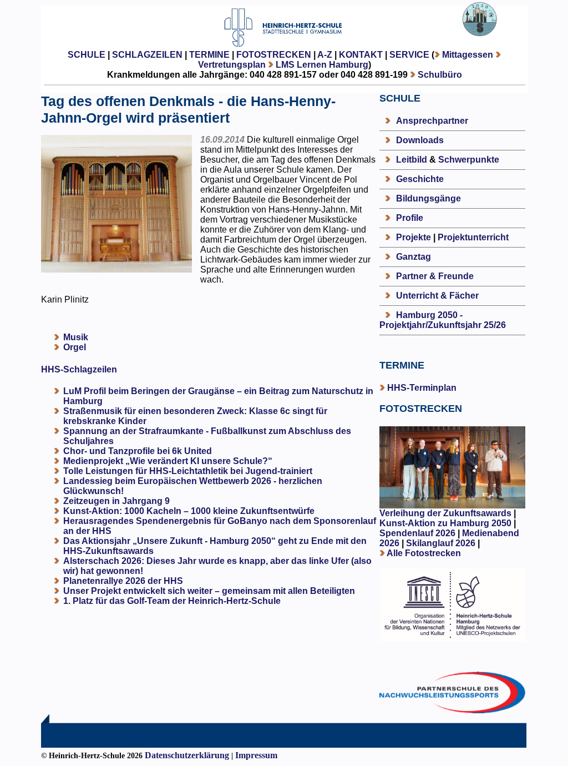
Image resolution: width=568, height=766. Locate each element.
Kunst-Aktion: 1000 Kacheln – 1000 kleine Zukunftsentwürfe (189, 511)
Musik (75, 337)
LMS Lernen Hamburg (322, 64)
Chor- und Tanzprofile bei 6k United (137, 451)
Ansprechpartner (432, 120)
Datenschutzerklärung (187, 755)
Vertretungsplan (232, 64)
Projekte (413, 237)
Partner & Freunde (435, 276)
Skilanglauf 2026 (440, 543)
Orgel (74, 347)
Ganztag (413, 256)
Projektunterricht (473, 237)
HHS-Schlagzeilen (79, 369)
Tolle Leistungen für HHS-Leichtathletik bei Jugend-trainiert (187, 471)
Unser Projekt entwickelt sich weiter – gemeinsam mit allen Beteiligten (209, 591)
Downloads (420, 140)
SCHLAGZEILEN (147, 54)
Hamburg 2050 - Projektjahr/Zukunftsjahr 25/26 (442, 320)
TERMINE (209, 54)
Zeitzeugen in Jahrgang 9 (116, 501)
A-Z (324, 54)
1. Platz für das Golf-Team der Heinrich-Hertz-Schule (172, 601)
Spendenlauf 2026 (417, 533)
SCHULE (86, 54)
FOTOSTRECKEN (273, 54)
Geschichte (420, 179)
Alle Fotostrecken (424, 553)
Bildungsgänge (428, 198)
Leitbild (411, 159)
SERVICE (409, 54)
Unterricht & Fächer (437, 295)
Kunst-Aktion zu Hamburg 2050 (446, 523)
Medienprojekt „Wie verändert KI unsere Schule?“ (167, 461)
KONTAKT (361, 54)
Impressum (256, 755)
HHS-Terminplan (422, 387)
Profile (409, 218)
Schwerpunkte (468, 159)
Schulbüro (440, 74)
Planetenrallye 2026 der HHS (123, 581)
